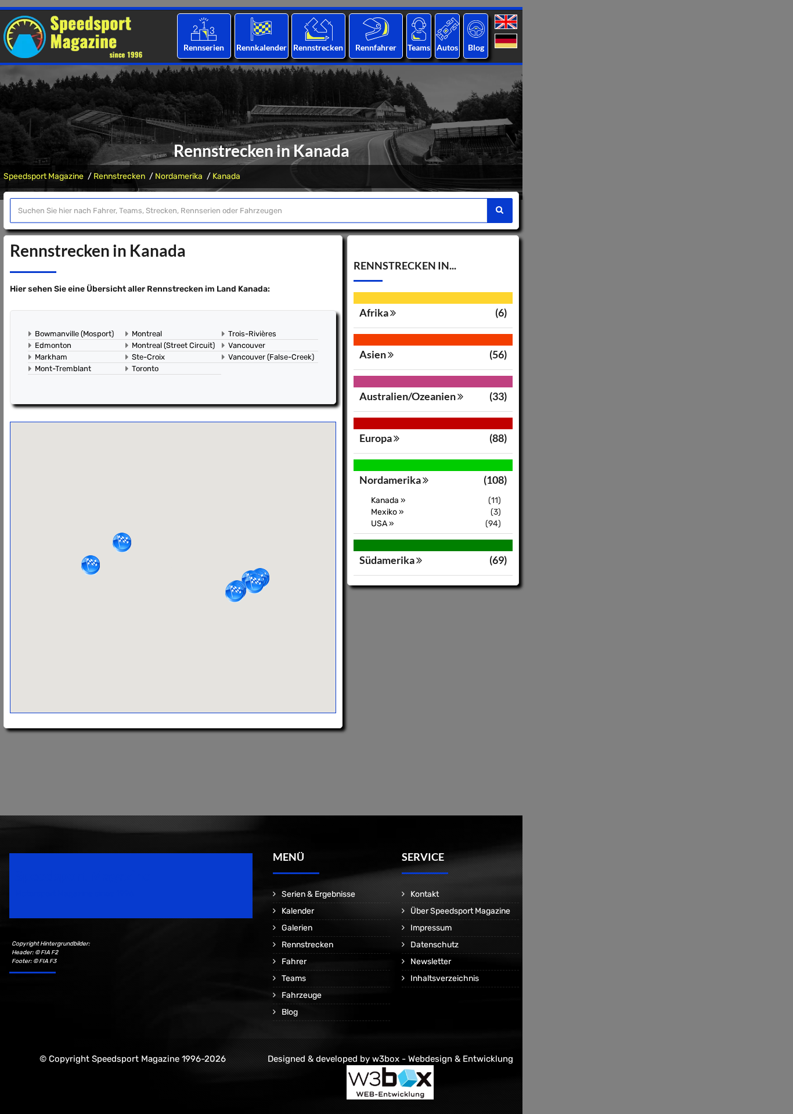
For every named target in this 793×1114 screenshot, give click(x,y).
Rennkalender (261, 47)
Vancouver (246, 345)
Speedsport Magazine (43, 176)
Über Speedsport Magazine (460, 911)
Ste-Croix (148, 357)
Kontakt (424, 894)
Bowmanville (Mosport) (74, 333)
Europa (376, 438)
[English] (507, 22)
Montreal (147, 333)
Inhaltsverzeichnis (444, 978)
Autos (447, 47)
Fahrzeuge (302, 995)
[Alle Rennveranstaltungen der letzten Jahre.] (261, 29)
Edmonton (53, 345)
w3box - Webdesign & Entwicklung (442, 1059)
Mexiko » (387, 512)
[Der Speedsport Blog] (476, 29)
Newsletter (430, 961)
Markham (51, 357)
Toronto (145, 368)
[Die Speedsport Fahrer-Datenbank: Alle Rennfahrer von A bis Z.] (376, 29)
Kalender (298, 911)
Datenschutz (434, 945)
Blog (476, 47)
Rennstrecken (319, 47)
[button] (122, 542)
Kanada (226, 176)
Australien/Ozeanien (408, 396)
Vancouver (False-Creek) (271, 357)
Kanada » (388, 500)
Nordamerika (179, 176)
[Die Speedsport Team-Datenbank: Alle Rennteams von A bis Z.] (419, 29)
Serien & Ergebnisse (318, 894)
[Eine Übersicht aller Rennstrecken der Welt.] (318, 29)
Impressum (431, 928)
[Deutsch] (507, 41)
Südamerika (387, 560)
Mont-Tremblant (63, 368)
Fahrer (294, 961)
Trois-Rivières (252, 333)
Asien (373, 354)
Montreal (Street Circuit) (173, 345)
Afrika (374, 312)
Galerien (297, 928)
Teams (419, 47)
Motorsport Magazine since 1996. (75, 894)
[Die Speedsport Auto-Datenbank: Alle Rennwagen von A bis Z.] (447, 29)
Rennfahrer (375, 47)
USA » (382, 524)
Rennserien (203, 47)
